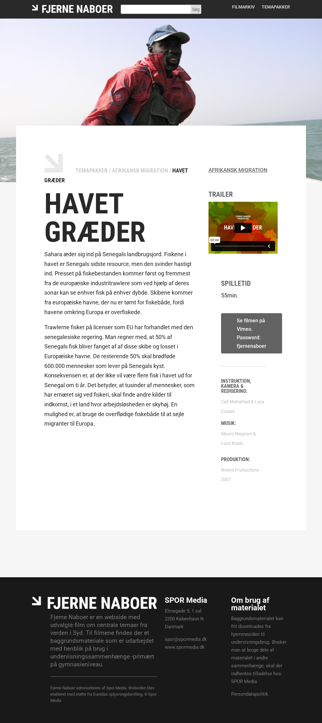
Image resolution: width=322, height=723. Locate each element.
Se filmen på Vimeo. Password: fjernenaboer (251, 333)
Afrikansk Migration (140, 170)
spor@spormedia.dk (186, 639)
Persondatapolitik (249, 694)
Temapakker (276, 7)
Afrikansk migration (237, 170)
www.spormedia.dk (185, 647)
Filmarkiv (243, 7)
